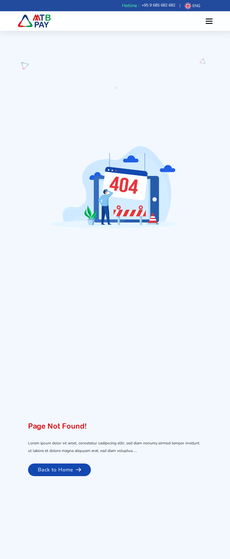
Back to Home (55, 469)
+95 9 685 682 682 (158, 5)
